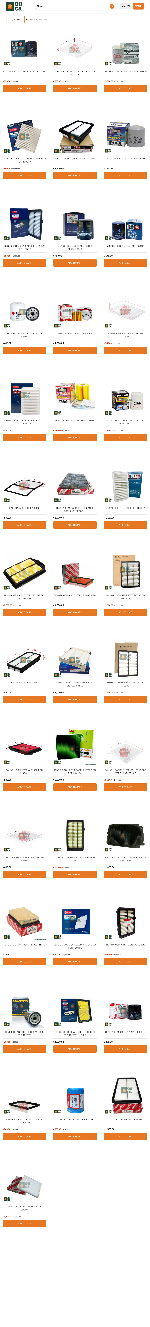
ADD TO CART (24, 88)
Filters (17, 19)
